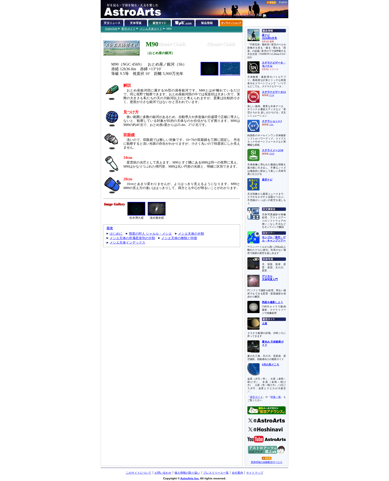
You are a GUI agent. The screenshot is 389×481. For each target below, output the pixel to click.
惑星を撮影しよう (272, 302)
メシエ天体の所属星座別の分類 (132, 238)
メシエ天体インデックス (127, 242)
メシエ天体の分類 (191, 233)
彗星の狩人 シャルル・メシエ (150, 233)
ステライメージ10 (272, 150)
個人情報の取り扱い (187, 472)
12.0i (271, 95)
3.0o (271, 124)
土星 (264, 323)
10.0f (271, 154)
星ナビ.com (184, 22)
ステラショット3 (272, 121)
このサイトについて (138, 472)
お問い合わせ (162, 472)
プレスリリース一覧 (216, 472)
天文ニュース (112, 22)
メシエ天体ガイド (151, 28)
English (283, 2)
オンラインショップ (231, 22)
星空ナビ (267, 179)
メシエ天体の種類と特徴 (179, 238)
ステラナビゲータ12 (274, 92)
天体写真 (136, 22)
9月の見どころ (270, 364)
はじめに (116, 233)
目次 (110, 228)
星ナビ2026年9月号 (269, 37)
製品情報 (207, 22)
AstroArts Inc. (189, 478)
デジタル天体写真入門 (270, 278)
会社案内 (237, 472)
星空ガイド (128, 28)
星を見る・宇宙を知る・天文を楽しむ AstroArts (131, 9)
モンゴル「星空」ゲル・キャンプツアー (274, 239)
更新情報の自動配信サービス (266, 462)
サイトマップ (254, 472)
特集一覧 (275, 397)
